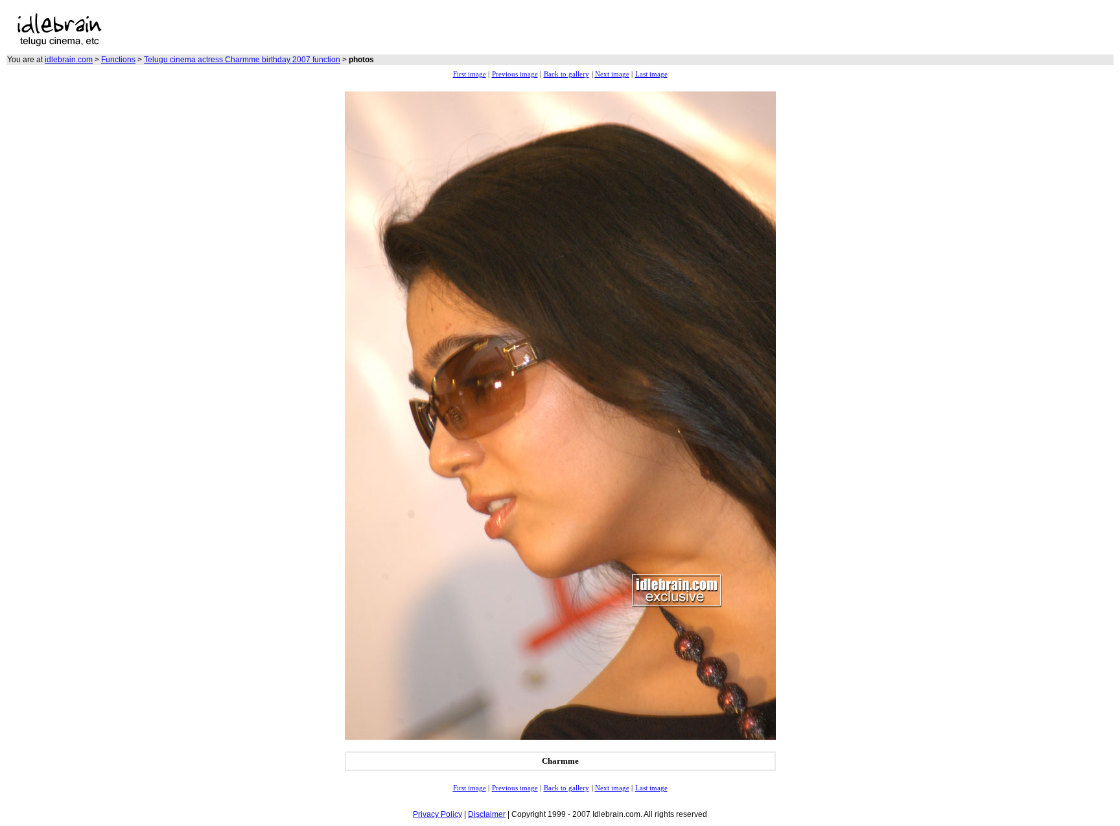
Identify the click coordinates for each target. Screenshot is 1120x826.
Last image (651, 74)
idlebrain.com (69, 59)
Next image (612, 74)
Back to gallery (566, 74)
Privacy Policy (437, 814)
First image (469, 74)
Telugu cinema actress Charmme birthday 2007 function (242, 59)
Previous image (515, 74)
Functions (118, 59)
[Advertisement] (366, 29)
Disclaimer (487, 814)
